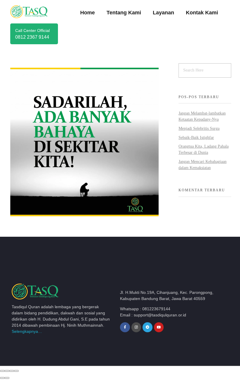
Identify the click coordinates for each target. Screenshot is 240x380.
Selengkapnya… (27, 331)
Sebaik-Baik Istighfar (196, 137)
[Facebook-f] (125, 327)
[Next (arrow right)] (7, 378)
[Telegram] (147, 327)
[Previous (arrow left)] (2, 378)
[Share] (7, 371)
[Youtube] (159, 327)
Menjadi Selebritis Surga (199, 128)
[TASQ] (33, 11)
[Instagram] (136, 327)
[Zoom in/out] (16, 371)
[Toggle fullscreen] (11, 371)
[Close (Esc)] (2, 371)
